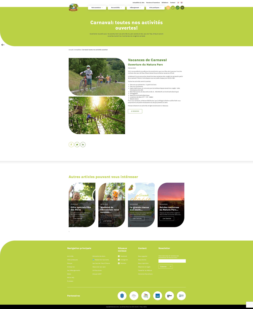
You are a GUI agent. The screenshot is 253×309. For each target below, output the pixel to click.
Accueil (71, 50)
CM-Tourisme (97, 270)
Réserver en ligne (144, 267)
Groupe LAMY (97, 274)
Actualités (77, 50)
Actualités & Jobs (138, 2)
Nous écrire (142, 260)
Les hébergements (73, 270)
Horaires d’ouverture (153, 2)
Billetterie (165, 2)
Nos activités (115, 7)
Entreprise (71, 267)
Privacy (141, 306)
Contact (172, 2)
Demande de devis (99, 256)
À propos (70, 281)
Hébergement (134, 7)
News (69, 274)
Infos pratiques (154, 7)
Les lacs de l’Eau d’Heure (101, 263)
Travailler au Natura (145, 270)
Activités (70, 256)
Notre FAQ (70, 277)
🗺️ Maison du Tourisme (101, 260)
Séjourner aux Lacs (99, 267)
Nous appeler (142, 256)
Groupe (69, 263)
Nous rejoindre (143, 263)
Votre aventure (96, 7)
